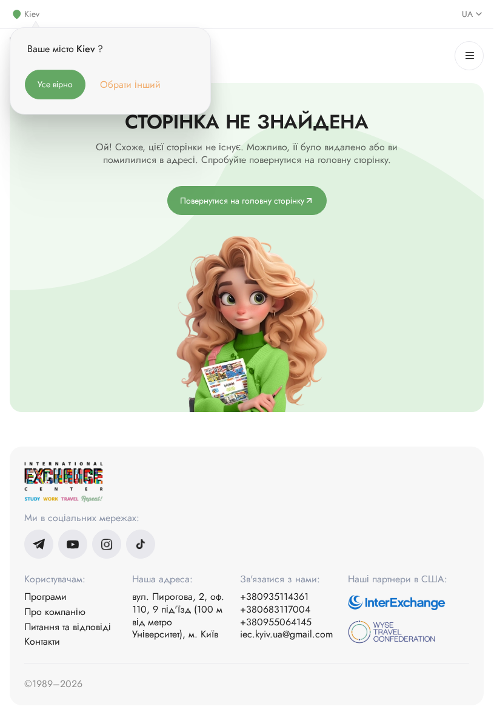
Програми (45, 597)
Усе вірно (55, 84)
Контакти (42, 642)
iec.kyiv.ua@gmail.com (286, 634)
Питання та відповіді (67, 627)
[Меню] (469, 55)
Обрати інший (130, 84)
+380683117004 (275, 610)
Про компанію (54, 612)
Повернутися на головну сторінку (242, 201)
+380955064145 (276, 622)
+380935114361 (274, 597)
